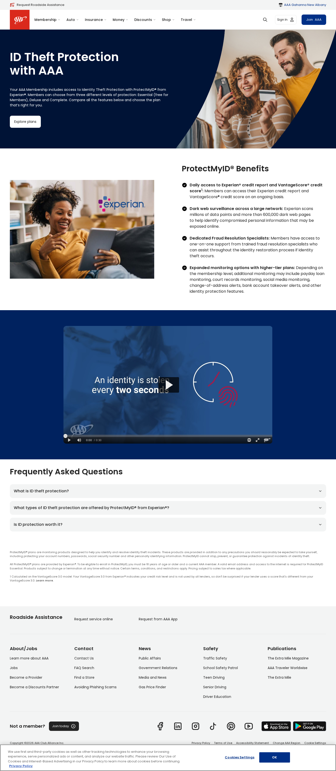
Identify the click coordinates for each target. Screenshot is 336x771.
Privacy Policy (201, 743)
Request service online (93, 619)
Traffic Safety (215, 658)
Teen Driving (214, 677)
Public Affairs (150, 658)
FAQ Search (84, 667)
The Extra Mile (279, 677)
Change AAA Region (286, 743)
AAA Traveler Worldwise (287, 667)
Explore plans (25, 121)
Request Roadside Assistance (40, 4)
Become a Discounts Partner (34, 687)
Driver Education (217, 696)
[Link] (160, 726)
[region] (168, 757)
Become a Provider (26, 677)
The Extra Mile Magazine (288, 658)
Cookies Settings (239, 757)
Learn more (44, 580)
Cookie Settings (315, 743)
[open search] (265, 20)
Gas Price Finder (152, 687)
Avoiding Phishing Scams (95, 687)
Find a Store (84, 677)
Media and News (153, 677)
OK (274, 757)
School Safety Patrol (220, 667)
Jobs (14, 667)
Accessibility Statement (252, 743)
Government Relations (158, 667)
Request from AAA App (158, 619)
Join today (60, 726)
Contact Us (84, 658)
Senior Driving (214, 687)
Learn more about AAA (29, 658)
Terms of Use (223, 743)
